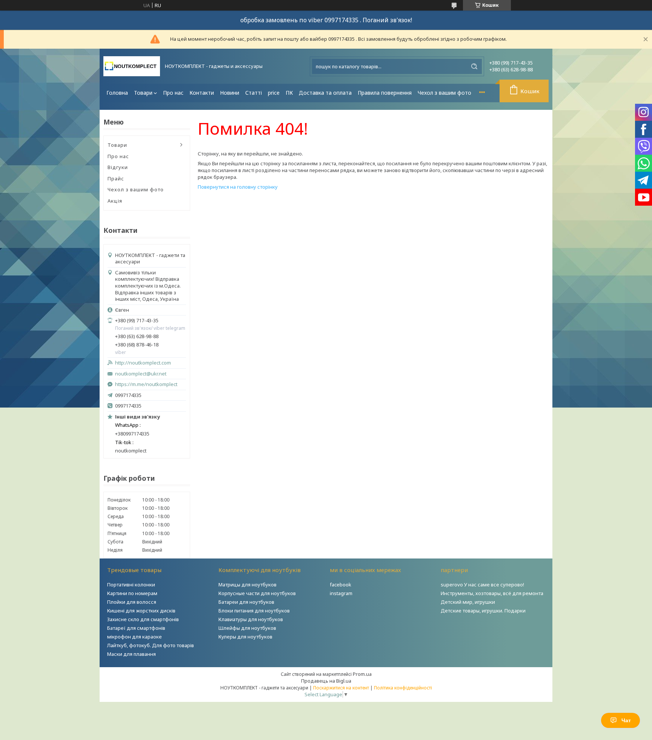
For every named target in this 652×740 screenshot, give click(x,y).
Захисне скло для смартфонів (143, 619)
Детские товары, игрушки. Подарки (483, 610)
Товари (143, 92)
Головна (117, 92)
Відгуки (118, 167)
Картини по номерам (132, 593)
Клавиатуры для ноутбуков (250, 619)
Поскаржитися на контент (341, 688)
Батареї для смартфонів (136, 628)
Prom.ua (362, 674)
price (274, 92)
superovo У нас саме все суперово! (482, 584)
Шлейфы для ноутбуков (247, 628)
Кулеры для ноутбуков (245, 636)
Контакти (201, 92)
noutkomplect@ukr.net (140, 374)
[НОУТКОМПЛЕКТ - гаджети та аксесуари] (131, 66)
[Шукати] (474, 66)
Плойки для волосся (131, 601)
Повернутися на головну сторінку (238, 186)
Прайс (116, 178)
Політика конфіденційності (403, 688)
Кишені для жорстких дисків (141, 610)
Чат (626, 720)
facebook (340, 584)
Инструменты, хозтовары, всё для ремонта (492, 593)
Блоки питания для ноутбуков (254, 610)
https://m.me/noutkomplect (146, 384)
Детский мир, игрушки (468, 601)
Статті (253, 92)
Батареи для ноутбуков (246, 601)
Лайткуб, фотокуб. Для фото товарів (150, 645)
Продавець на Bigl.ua (326, 680)
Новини (229, 92)
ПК (289, 92)
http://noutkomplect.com (143, 363)
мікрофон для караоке (134, 636)
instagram (341, 593)
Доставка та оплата (325, 92)
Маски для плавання (131, 654)
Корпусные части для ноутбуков (257, 593)
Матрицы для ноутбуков (247, 584)
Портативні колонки (131, 584)
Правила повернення (385, 92)
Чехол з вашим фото (444, 92)
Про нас (173, 92)
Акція (115, 200)
